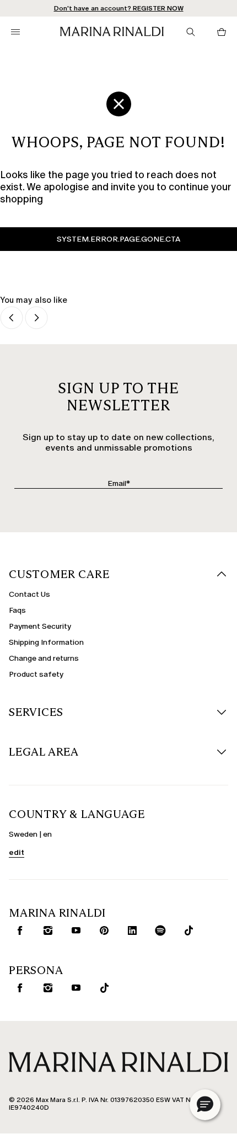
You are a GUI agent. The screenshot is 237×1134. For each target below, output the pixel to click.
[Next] (36, 318)
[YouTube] (74, 930)
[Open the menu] (15, 32)
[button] (205, 1104)
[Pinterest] (102, 930)
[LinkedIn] (130, 930)
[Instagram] (46, 930)
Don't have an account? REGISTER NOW (119, 8)
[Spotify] (158, 930)
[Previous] (11, 318)
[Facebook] (17, 930)
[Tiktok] (186, 930)
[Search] (190, 32)
